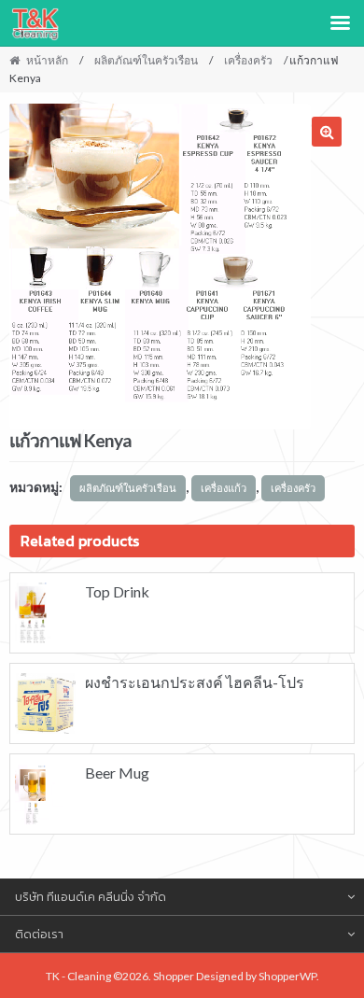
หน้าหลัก (47, 60)
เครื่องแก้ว (223, 488)
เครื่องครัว (248, 60)
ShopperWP (287, 976)
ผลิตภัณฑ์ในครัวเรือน (146, 60)
